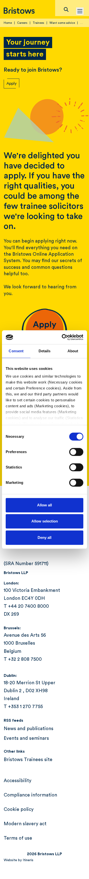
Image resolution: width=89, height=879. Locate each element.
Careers (22, 22)
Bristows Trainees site (28, 759)
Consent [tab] (16, 351)
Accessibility (17, 780)
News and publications (28, 728)
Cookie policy (19, 809)
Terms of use (18, 838)
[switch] (76, 452)
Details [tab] (45, 351)
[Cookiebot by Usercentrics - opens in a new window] (62, 337)
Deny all (44, 537)
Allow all (44, 505)
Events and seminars (26, 738)
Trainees (38, 22)
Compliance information (30, 795)
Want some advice (62, 22)
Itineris (28, 860)
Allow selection (44, 521)
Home (8, 22)
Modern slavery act (25, 824)
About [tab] (72, 351)
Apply (11, 83)
